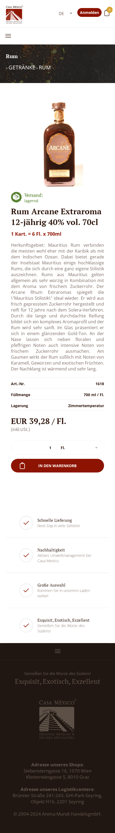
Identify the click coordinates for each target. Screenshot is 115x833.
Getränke (22, 67)
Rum (45, 67)
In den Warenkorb (57, 465)
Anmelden (89, 12)
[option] (57, 142)
